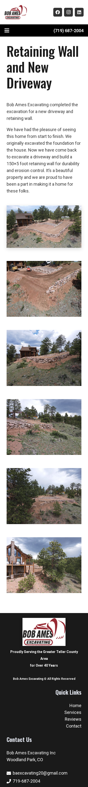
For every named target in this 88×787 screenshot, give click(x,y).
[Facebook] (57, 12)
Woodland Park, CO (25, 759)
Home (75, 705)
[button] (7, 30)
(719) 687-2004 (69, 30)
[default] (44, 358)
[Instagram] (68, 12)
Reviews (73, 719)
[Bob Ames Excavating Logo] (15, 12)
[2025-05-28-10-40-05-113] (44, 289)
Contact (73, 726)
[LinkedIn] (79, 12)
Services (72, 712)
